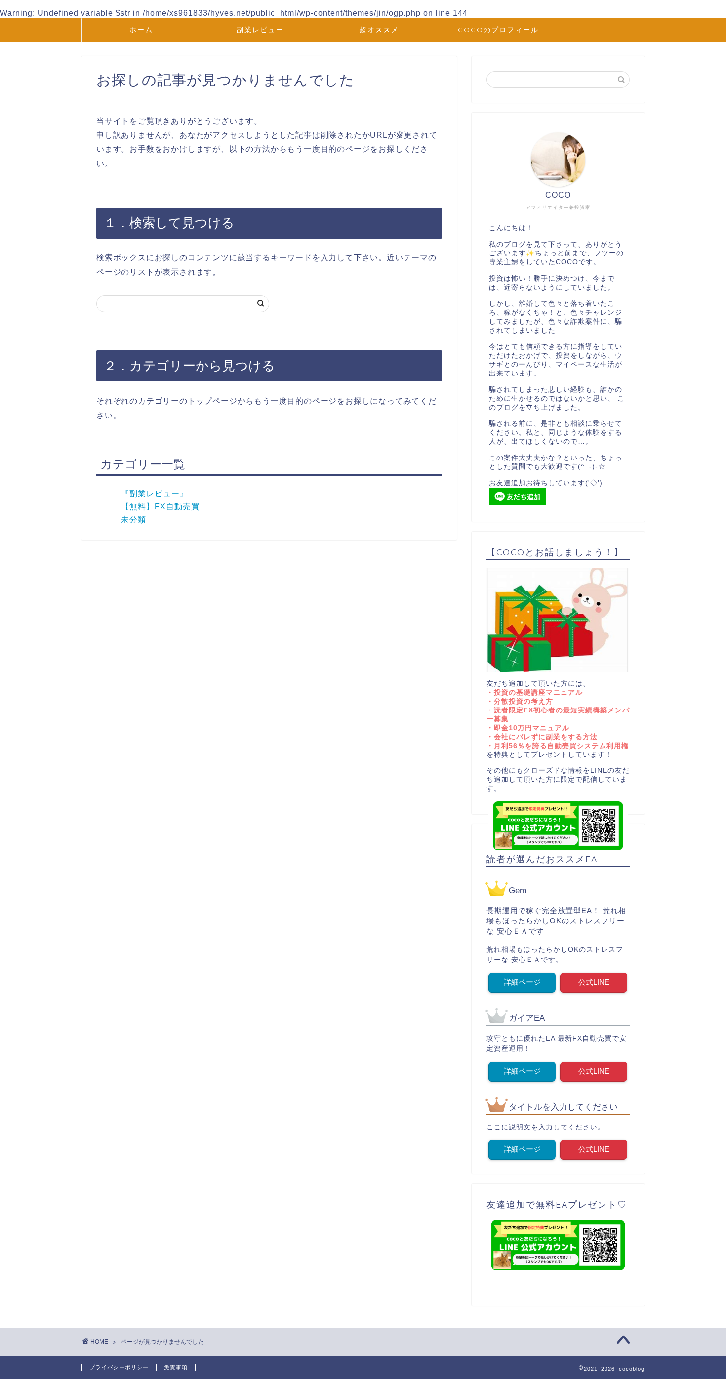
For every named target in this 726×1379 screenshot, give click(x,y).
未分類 (133, 519)
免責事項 (176, 1367)
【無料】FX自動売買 (160, 506)
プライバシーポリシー (119, 1367)
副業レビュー (260, 29)
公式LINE (593, 982)
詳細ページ (522, 982)
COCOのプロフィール (498, 29)
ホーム (141, 29)
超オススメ (379, 29)
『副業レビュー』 (154, 493)
